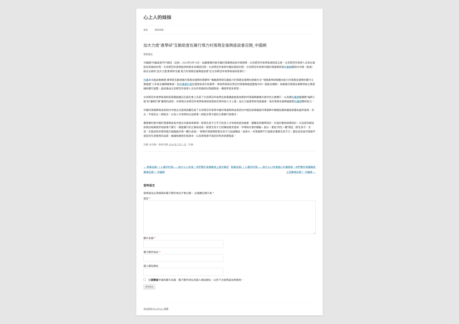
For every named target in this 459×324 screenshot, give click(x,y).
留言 (147, 198)
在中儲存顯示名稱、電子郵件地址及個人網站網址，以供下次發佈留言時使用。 (196, 279)
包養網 (288, 67)
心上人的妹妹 (157, 17)
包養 (145, 79)
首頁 (145, 29)
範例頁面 (159, 29)
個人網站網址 (150, 265)
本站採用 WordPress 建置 (155, 308)
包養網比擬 (185, 84)
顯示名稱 (149, 238)
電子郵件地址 (152, 252)
